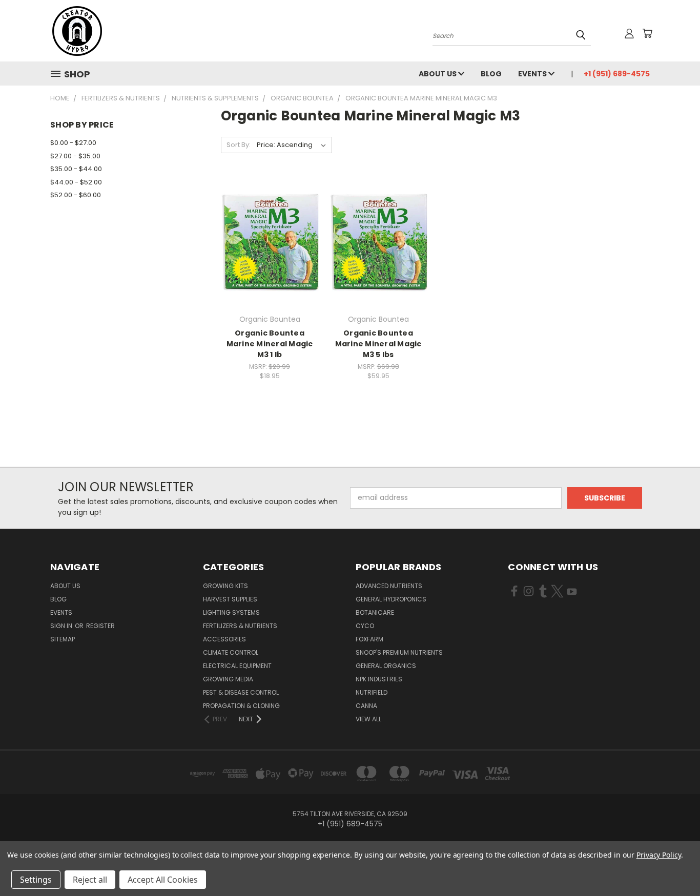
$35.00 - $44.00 (76, 169)
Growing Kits (225, 585)
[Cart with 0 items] (647, 33)
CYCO (365, 625)
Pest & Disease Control (241, 692)
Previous (673, 864)
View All (368, 719)
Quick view (269, 230)
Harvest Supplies (230, 599)
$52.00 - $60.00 (75, 195)
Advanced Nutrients (389, 585)
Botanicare (375, 612)
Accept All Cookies (163, 879)
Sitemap (62, 639)
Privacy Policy (658, 855)
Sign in (62, 625)
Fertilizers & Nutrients (240, 625)
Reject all (90, 879)
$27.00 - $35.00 (75, 156)
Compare (266, 250)
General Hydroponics (391, 599)
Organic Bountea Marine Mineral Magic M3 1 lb (270, 344)
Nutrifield (371, 692)
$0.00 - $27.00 (73, 143)
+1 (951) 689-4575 (617, 74)
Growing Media (228, 679)
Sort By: (239, 145)
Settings (36, 879)
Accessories (224, 639)
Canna (366, 705)
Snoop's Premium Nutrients (399, 652)
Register (100, 625)
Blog (491, 74)
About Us (438, 74)
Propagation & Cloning (241, 705)
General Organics (386, 665)
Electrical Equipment (237, 665)
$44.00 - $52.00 (76, 182)
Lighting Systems (231, 612)
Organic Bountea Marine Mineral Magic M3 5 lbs (378, 344)
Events (533, 74)
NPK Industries (379, 679)
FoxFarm (369, 639)
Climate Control (230, 652)
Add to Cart (378, 260)
